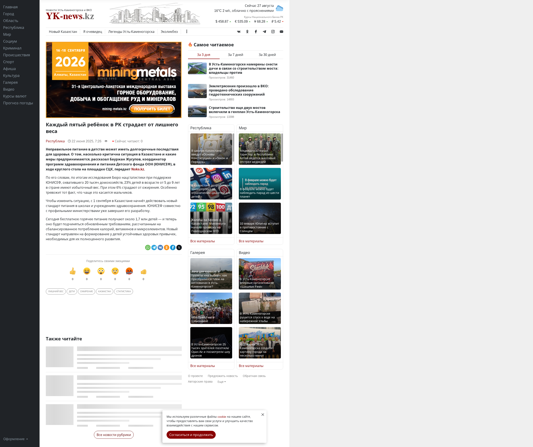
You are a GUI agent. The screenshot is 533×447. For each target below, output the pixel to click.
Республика (13, 27)
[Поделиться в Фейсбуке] (173, 247)
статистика (123, 291)
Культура (11, 75)
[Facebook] (256, 30)
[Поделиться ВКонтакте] (160, 247)
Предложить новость (223, 376)
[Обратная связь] (281, 30)
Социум (10, 41)
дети (72, 291)
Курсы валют (14, 96)
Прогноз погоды (18, 102)
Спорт (8, 61)
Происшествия (16, 54)
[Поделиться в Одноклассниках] (166, 247)
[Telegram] (264, 30)
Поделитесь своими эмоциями (108, 261)
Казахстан (104, 291)
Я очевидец (92, 31)
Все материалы (202, 241)
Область (10, 20)
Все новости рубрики (114, 434)
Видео (8, 89)
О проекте (195, 376)
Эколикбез (169, 31)
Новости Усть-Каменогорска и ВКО (69, 10)
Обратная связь (254, 376)
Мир (7, 34)
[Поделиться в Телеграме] (154, 247)
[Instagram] (273, 30)
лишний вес (56, 291)
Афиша (9, 68)
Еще (221, 382)
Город (8, 13)
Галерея (10, 82)
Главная (10, 6)
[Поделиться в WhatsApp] (148, 247)
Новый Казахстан (63, 31)
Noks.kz (137, 169)
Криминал (12, 48)
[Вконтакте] (238, 30)
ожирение (86, 291)
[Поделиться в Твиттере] (179, 247)
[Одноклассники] (247, 30)
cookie (222, 417)
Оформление (14, 439)
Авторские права (200, 381)
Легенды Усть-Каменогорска (131, 31)
